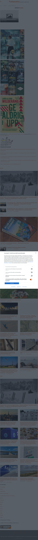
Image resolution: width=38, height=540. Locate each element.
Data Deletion (13, 286)
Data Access (19, 286)
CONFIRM (12, 283)
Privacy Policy (24, 286)
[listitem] (19, 266)
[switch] (31, 269)
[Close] (36, 253)
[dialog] (19, 270)
